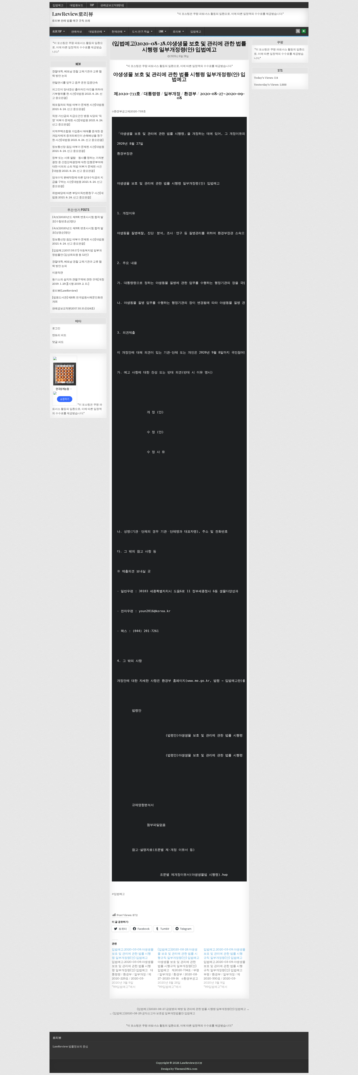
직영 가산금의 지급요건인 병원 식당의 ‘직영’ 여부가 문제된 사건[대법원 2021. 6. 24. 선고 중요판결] (77, 120)
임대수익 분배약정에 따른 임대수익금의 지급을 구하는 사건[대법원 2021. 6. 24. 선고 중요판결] (77, 182)
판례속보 (76, 31)
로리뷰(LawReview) (65, 290)
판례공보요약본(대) (112, 5)
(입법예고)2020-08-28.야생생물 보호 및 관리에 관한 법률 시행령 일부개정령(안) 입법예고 (179, 46)
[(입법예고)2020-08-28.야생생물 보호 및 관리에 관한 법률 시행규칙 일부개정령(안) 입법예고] (180, 968)
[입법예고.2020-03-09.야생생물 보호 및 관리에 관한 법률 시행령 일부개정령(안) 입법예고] (135, 968)
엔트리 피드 (59, 335)
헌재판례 (117, 31)
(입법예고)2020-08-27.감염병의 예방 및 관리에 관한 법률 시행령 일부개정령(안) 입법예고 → (193, 1009)
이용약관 (57, 272)
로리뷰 (177, 31)
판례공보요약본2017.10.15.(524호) (73, 308)
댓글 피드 (58, 342)
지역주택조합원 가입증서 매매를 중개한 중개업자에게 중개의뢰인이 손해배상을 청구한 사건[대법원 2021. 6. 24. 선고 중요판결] (77, 136)
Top (92, 5)
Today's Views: (264, 77)
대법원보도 (76, 5)
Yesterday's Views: (267, 84)
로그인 (56, 328)
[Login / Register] (303, 31)
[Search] (297, 31)
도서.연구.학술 (140, 31)
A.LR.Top (57, 31)
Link (161, 31)
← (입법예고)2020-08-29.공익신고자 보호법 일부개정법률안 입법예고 (152, 1013)
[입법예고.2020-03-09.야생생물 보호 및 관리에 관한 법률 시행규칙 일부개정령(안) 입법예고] (226, 968)
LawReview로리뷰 (72, 13)
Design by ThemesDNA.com (179, 1069)
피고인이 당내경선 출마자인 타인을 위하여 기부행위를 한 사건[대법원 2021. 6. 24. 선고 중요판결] (77, 94)
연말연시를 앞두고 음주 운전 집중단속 (75, 82)
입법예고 (58, 5)
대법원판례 (95, 31)
